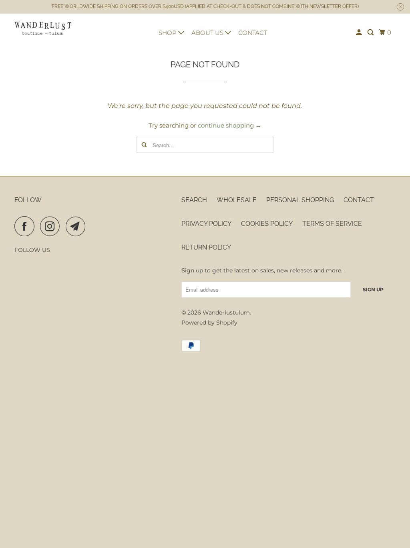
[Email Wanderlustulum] (78, 226)
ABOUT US (208, 33)
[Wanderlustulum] (42, 28)
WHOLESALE (237, 200)
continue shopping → (229, 125)
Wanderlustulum (226, 312)
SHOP (168, 33)
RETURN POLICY (206, 247)
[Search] (371, 32)
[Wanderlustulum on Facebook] (26, 226)
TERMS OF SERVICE (332, 223)
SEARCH (194, 200)
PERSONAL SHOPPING (300, 200)
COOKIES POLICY (267, 223)
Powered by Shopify (209, 322)
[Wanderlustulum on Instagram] (52, 226)
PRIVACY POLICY (206, 223)
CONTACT (252, 33)
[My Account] (359, 32)
